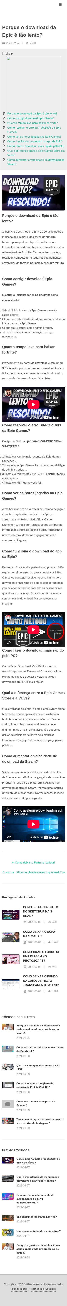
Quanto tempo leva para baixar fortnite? (32, 123)
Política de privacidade (43, 1289)
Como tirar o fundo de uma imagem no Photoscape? (41, 956)
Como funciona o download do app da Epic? (35, 141)
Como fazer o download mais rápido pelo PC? (35, 146)
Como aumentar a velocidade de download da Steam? (35, 162)
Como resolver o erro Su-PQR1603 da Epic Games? (34, 129)
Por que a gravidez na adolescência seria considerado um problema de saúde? (38, 1029)
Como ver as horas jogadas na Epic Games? (34, 136)
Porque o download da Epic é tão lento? (32, 113)
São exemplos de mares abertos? (36, 1216)
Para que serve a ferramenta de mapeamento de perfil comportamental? (35, 1199)
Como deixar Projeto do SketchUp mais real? (40, 911)
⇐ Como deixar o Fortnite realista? (33, 862)
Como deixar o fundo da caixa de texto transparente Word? (41, 981)
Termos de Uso (19, 1289)
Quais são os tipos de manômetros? (38, 1231)
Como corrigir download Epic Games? (30, 118)
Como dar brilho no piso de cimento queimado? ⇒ (34, 872)
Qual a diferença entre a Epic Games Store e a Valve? (36, 153)
